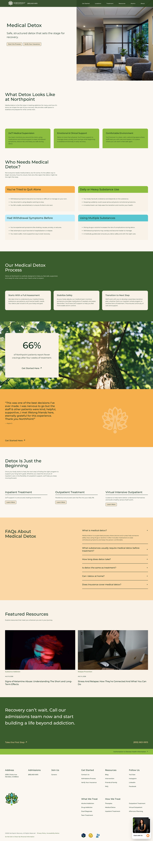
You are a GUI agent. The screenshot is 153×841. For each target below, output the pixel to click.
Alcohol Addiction (87, 803)
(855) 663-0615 (32, 3)
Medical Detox (110, 807)
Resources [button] (122, 3)
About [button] (143, 3)
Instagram (133, 778)
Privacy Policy (41, 833)
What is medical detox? (94, 530)
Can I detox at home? (93, 576)
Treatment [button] (109, 3)
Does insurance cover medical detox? (101, 584)
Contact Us (85, 774)
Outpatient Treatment (137, 803)
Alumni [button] (133, 3)
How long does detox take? (96, 559)
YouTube (132, 774)
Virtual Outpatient (135, 807)
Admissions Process (88, 778)
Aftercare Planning (136, 811)
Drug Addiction (86, 807)
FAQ (106, 786)
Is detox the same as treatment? (99, 567)
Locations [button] (98, 3)
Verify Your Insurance (89, 782)
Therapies (108, 803)
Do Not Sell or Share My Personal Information (19, 836)
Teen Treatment (87, 815)
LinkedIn (132, 782)
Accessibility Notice (53, 833)
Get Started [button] (86, 3)
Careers (54, 774)
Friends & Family (111, 782)
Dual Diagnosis (86, 811)
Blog (106, 774)
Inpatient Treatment (112, 811)
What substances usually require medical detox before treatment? (110, 549)
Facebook (132, 786)
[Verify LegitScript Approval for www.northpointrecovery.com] (83, 835)
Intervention (109, 778)
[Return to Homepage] (17, 3)
